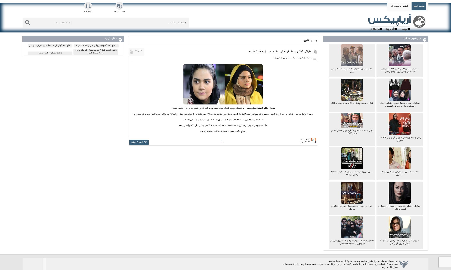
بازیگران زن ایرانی (299, 58)
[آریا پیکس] (397, 22)
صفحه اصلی (419, 6)
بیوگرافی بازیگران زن (282, 58)
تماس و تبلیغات (399, 6)
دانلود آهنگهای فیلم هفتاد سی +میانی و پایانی (50, 45)
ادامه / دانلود (137, 142)
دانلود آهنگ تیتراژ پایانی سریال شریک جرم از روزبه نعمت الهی (96, 52)
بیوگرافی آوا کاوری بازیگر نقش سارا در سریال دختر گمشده (281, 52)
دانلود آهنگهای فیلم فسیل (50, 53)
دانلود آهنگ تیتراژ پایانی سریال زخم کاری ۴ (96, 45)
